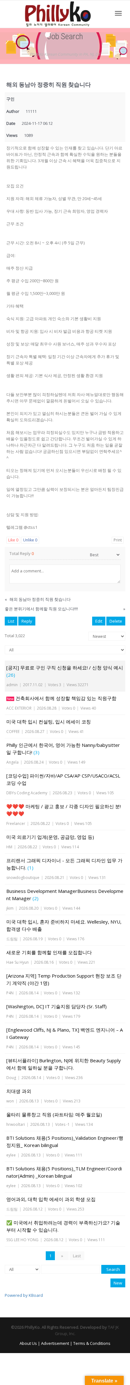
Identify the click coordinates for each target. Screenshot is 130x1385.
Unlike (30, 540)
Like (13, 540)
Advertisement (55, 1343)
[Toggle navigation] (118, 13)
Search (113, 1269)
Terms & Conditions (91, 1343)
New (118, 1283)
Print (118, 540)
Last (77, 1256)
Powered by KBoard (24, 1295)
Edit (98, 621)
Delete (115, 621)
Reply (26, 621)
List (11, 621)
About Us (28, 1343)
